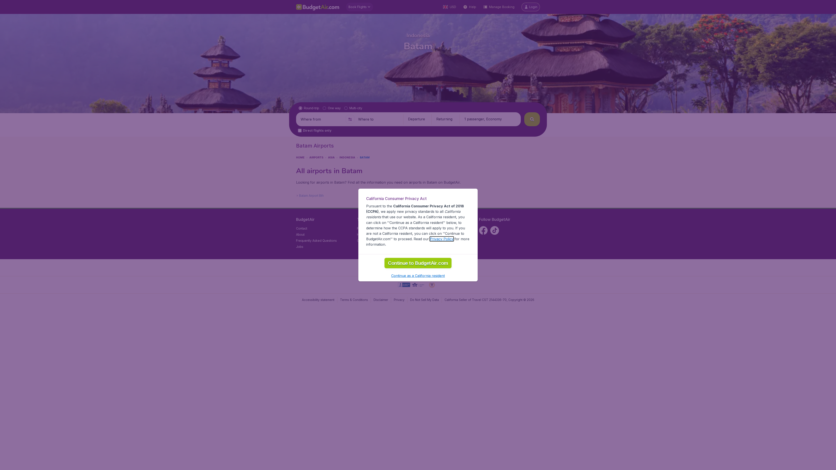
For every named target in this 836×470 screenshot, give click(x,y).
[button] (418, 276)
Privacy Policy (441, 239)
